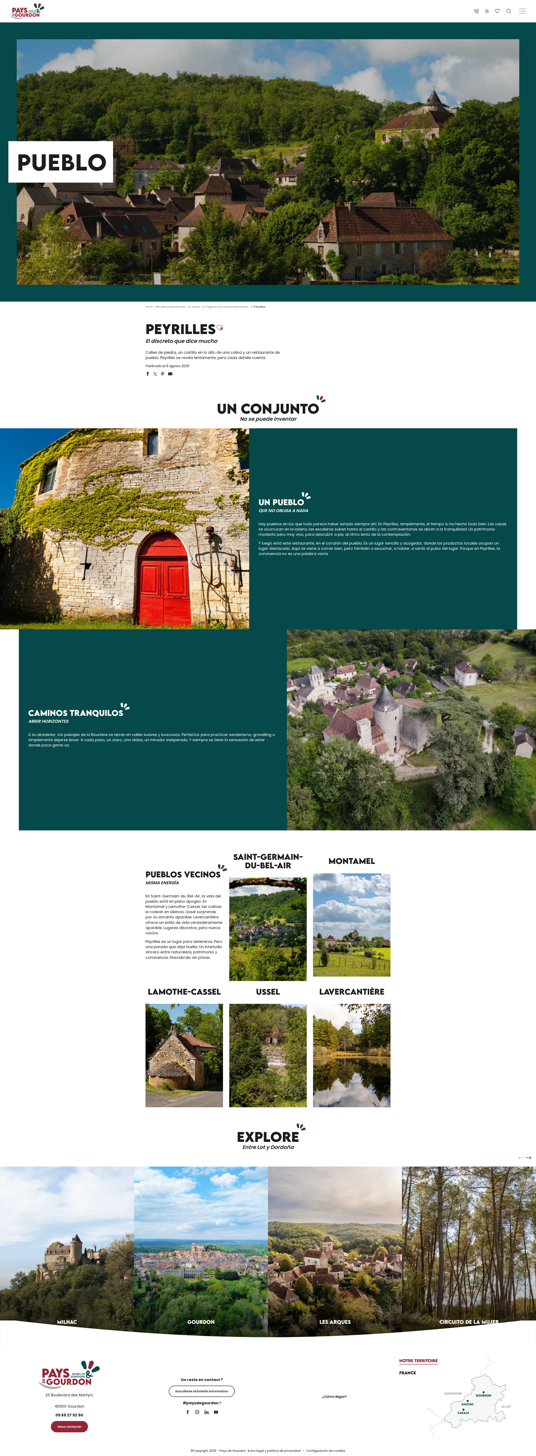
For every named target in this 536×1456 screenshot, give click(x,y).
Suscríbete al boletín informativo (201, 1391)
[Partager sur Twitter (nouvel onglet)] (155, 374)
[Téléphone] (476, 11)
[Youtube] (216, 1412)
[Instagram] (197, 1412)
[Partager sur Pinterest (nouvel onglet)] (163, 374)
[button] (509, 11)
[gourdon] (27, 11)
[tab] (418, 1361)
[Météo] (487, 11)
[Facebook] (187, 1412)
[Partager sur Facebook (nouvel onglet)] (148, 374)
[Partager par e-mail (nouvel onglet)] (170, 374)
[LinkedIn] (206, 1412)
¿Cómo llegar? (334, 1396)
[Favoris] (497, 11)
